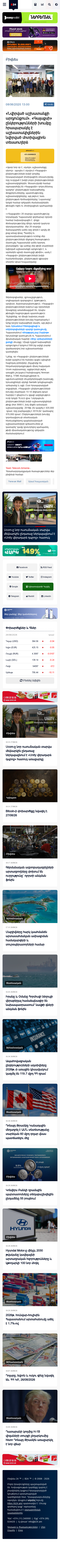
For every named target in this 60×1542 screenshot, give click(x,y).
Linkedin (47, 596)
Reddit (31, 596)
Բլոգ (20, 1530)
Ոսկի (8, 666)
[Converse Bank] (30, 613)
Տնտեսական (13, 983)
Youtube (15, 577)
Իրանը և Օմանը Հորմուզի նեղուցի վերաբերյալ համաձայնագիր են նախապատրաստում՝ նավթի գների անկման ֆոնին (30, 1003)
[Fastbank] (30, 446)
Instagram (47, 577)
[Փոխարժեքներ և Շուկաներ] (42, 5)
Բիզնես (12, 59)
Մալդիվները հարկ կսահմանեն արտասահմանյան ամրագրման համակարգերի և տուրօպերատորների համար (27, 938)
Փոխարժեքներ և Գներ (21, 627)
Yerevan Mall (14, 481)
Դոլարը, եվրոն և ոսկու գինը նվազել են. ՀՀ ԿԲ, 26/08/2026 (30, 1377)
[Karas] (30, 696)
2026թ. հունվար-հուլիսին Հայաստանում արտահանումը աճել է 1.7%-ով (29, 1319)
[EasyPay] (30, 17)
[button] (9, 526)
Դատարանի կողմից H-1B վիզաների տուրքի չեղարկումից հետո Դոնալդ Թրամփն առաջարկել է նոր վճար (29, 1438)
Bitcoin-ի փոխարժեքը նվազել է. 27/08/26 (27, 813)
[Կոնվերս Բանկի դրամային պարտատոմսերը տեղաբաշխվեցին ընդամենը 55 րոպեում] (30, 1164)
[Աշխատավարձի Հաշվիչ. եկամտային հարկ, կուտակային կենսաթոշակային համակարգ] (35, 5)
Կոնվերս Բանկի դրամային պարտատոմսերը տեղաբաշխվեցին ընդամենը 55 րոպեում (29, 1194)
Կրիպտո (11, 797)
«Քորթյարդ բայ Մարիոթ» (35, 332)
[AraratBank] (30, 156)
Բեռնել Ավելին (31, 680)
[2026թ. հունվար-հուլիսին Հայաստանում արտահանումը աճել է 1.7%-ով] (30, 1289)
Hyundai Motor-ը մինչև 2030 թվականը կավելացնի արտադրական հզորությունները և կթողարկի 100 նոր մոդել (29, 1257)
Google (14, 587)
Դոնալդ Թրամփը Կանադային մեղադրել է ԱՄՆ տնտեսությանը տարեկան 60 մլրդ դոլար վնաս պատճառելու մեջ (27, 1132)
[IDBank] (30, 45)
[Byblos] (30, 31)
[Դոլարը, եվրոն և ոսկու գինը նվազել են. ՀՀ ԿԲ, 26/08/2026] (30, 1350)
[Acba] (30, 550)
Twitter (31, 577)
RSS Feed (47, 567)
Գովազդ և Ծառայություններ (22, 1527)
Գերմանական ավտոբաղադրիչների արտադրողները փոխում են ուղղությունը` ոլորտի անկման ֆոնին (30, 873)
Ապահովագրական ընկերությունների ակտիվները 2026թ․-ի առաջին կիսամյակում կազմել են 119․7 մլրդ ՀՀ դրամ (27, 1067)
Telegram (14, 596)
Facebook (23, 567)
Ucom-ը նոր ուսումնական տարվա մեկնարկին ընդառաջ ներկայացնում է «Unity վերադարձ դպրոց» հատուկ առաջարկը (29, 753)
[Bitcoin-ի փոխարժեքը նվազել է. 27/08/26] (30, 785)
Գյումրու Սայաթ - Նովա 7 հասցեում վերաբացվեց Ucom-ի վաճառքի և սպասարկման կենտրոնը (28, 533)
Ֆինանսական (14, 918)
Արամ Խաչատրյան (38, 481)
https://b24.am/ (15, 1503)
